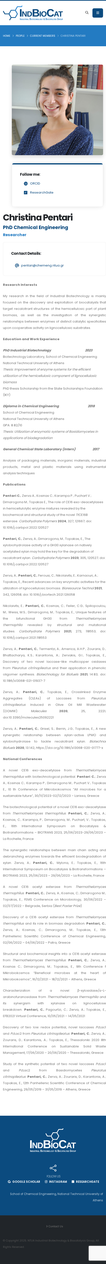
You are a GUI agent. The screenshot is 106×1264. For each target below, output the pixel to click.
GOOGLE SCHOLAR (26, 1182)
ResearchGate (41, 192)
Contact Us (55, 1226)
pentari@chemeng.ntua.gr (42, 265)
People (20, 36)
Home (6, 36)
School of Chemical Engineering (33, 1194)
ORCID (35, 183)
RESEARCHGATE (87, 1182)
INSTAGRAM (57, 1182)
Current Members (42, 36)
